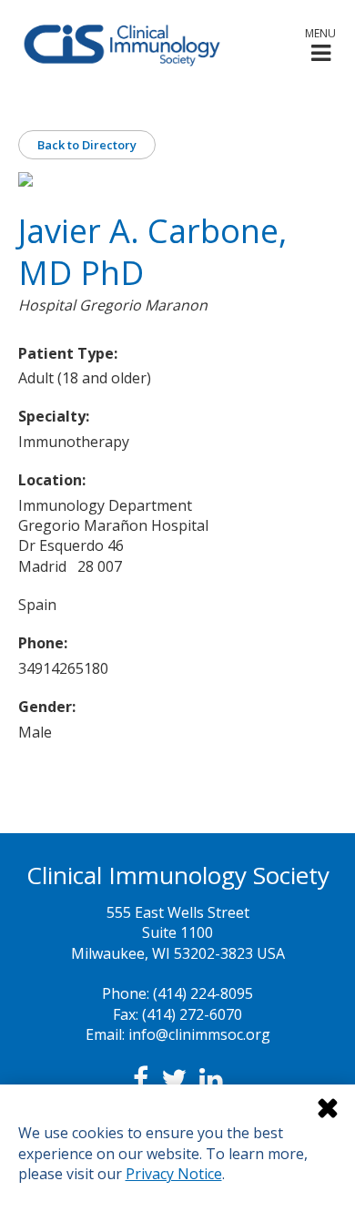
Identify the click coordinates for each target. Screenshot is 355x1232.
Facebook (140, 1079)
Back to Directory (87, 145)
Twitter (174, 1079)
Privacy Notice (174, 1174)
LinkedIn (211, 1079)
